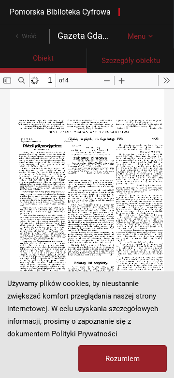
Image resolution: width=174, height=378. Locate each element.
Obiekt (43, 58)
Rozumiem (122, 358)
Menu (136, 36)
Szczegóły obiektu (131, 60)
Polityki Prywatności (84, 334)
